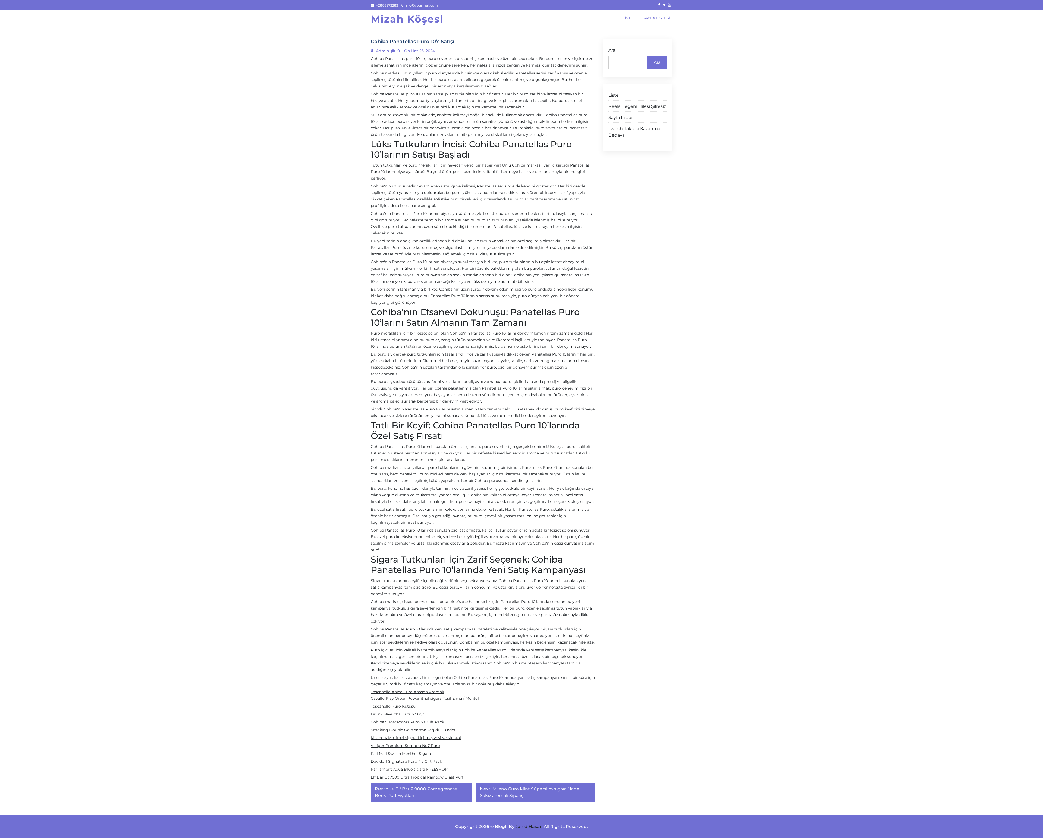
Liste (613, 95)
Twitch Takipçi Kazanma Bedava (634, 132)
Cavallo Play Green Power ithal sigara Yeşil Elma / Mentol (425, 698)
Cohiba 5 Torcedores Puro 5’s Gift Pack (407, 722)
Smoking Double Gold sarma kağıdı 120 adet (413, 729)
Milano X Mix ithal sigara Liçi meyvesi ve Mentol (416, 737)
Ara (611, 50)
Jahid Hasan (529, 826)
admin (382, 50)
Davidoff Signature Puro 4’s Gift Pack (406, 761)
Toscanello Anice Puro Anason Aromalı (407, 691)
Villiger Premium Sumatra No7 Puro (405, 745)
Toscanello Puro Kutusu (393, 706)
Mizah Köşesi (407, 19)
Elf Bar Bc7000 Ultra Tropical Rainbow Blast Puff (417, 777)
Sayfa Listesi (621, 117)
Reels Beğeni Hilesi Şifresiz (637, 106)
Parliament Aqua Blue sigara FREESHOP (409, 769)
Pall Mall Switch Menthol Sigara (401, 753)
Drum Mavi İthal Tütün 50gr (397, 714)
